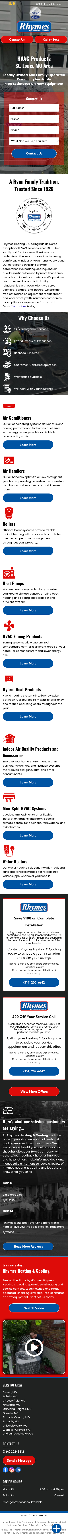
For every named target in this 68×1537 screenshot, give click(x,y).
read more (57, 1227)
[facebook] (5, 1470)
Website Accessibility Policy (48, 1525)
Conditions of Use (56, 1522)
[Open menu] (63, 27)
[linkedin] (18, 1470)
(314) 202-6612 (13, 1452)
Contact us (18, 306)
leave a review (50, 1164)
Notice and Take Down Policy (20, 1525)
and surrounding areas (18, 1433)
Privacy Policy (8, 1522)
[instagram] (12, 1470)
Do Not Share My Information (32, 1522)
